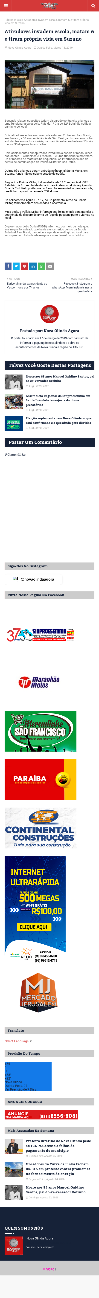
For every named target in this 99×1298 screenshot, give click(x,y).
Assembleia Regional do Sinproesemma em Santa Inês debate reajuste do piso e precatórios (58, 401)
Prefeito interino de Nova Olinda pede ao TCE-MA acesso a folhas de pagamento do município (58, 1146)
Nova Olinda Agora (20, 47)
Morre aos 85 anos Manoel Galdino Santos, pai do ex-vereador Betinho (60, 379)
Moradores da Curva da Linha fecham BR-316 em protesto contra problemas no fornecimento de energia (58, 1169)
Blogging (48, 1269)
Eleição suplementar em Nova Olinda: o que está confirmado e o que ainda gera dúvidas (58, 420)
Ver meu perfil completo (40, 1247)
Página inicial (13, 20)
